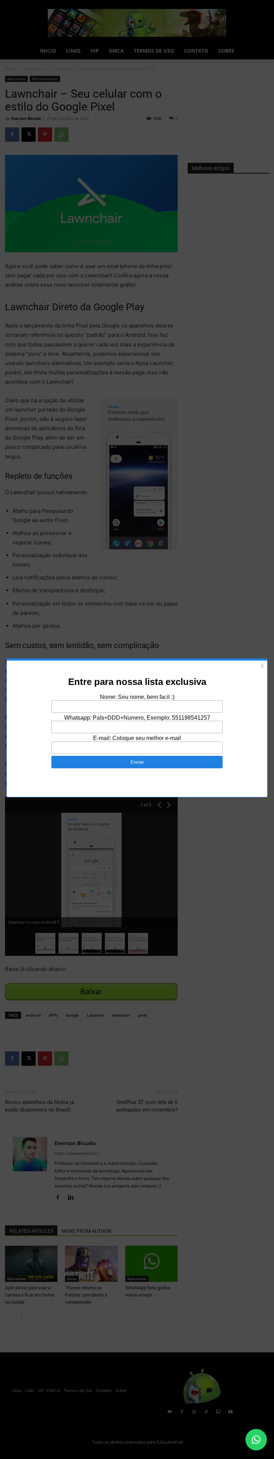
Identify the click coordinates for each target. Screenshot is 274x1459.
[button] (256, 1439)
